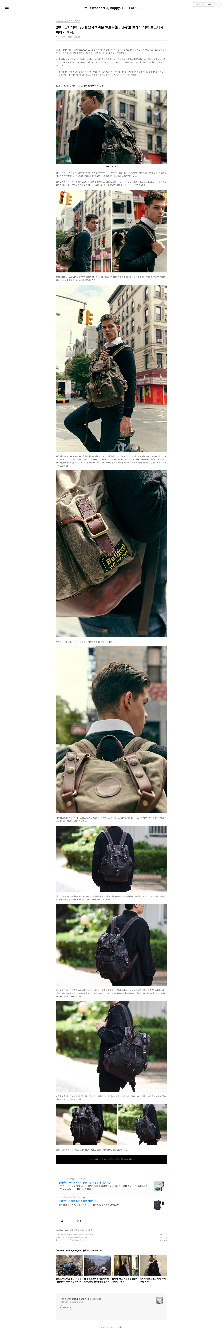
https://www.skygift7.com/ (70, 1178)
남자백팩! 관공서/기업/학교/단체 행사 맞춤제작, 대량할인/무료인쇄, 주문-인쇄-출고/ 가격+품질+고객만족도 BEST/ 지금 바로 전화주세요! (103, 1187)
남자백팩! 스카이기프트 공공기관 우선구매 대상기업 (84, 1182)
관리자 (120, 1327)
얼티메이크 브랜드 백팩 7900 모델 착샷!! (69, 1240)
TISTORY (112, 1327)
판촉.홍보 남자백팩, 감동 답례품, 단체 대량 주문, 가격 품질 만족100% (89, 1204)
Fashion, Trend (62, 1230)
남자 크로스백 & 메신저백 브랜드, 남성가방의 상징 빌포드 (74, 1234)
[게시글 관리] (69, 1221)
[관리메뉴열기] (218, 4)
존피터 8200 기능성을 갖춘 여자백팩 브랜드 (70, 1237)
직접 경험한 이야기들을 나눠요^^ (73, 1302)
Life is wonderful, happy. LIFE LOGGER (111, 7)
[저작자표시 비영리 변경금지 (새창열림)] (86, 1221)
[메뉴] (6, 7)
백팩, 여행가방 (74, 1230)
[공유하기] (65, 1221)
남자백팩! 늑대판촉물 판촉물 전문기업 (78, 1201)
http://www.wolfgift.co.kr (70, 1197)
